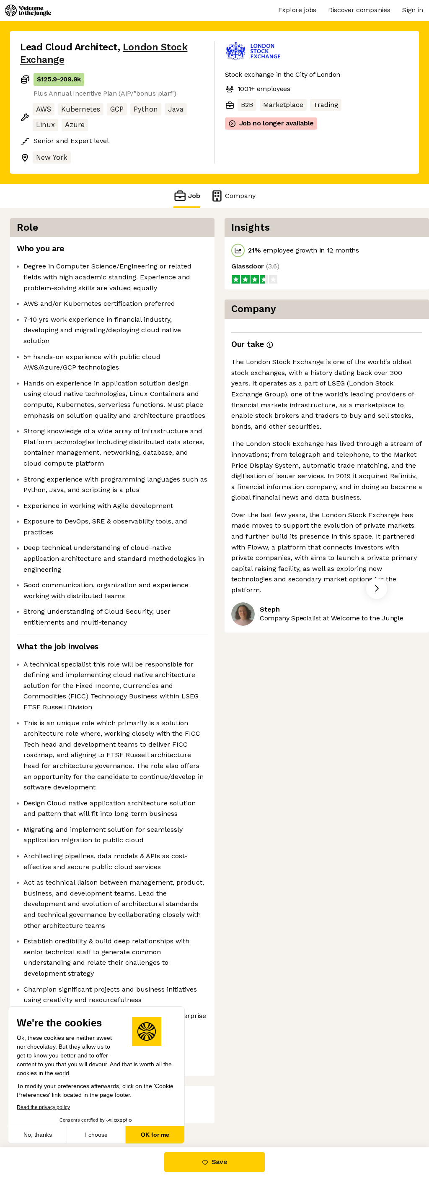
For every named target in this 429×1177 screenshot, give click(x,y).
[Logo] (28, 10)
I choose (96, 1134)
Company (240, 196)
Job (194, 196)
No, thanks (37, 1134)
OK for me (155, 1134)
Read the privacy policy (43, 1107)
